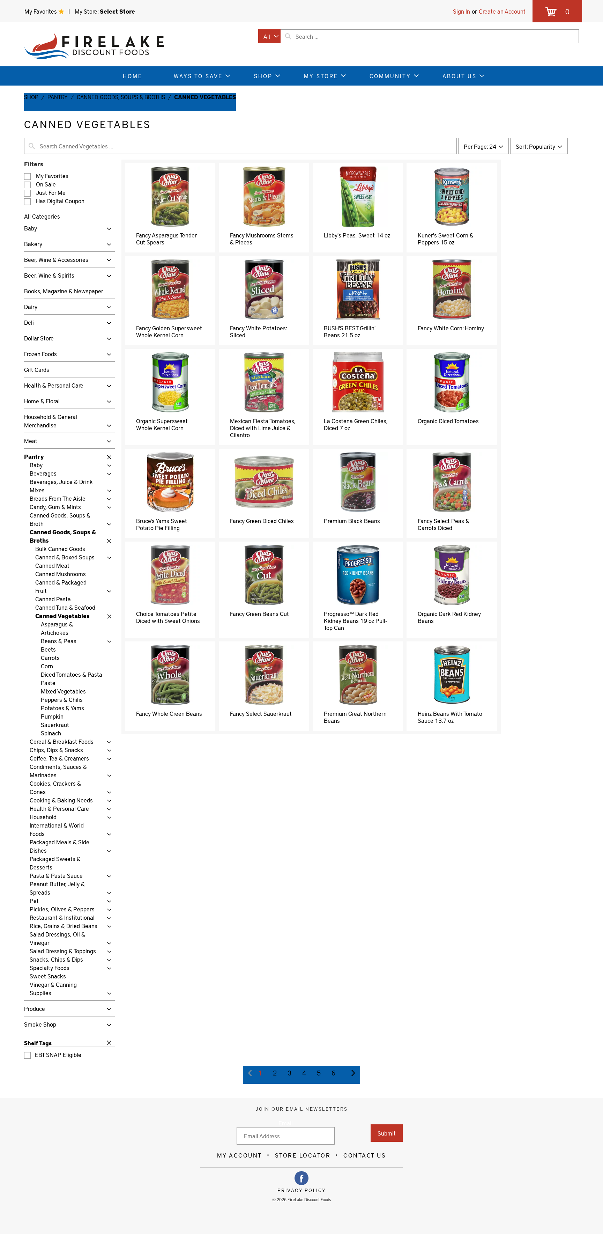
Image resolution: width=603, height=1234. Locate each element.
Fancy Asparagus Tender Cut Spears (166, 238)
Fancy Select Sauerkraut (261, 713)
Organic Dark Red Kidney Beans (449, 617)
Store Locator (303, 1155)
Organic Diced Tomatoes (448, 421)
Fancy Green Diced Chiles (262, 520)
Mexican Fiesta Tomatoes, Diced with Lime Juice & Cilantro (263, 428)
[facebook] (301, 1178)
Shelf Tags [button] (38, 1042)
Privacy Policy (301, 1190)
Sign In (461, 11)
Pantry (57, 97)
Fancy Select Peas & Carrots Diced (443, 524)
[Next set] (352, 1073)
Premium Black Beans (352, 520)
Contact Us (364, 1155)
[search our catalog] (288, 36)
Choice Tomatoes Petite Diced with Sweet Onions (168, 617)
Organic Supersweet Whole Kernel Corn (162, 424)
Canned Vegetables (205, 97)
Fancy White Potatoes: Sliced (258, 331)
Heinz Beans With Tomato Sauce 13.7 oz (450, 717)
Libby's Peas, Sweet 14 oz (357, 235)
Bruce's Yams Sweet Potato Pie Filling (161, 524)
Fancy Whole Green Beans (169, 713)
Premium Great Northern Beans (355, 717)
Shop (31, 97)
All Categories (42, 216)
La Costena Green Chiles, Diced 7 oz (356, 424)
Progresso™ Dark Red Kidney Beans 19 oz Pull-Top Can (355, 620)
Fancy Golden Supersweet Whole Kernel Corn (169, 331)
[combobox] (269, 36)
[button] (107, 229)
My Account (239, 1155)
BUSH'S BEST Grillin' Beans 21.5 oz (349, 331)
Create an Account (502, 11)
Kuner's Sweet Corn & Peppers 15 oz (446, 238)
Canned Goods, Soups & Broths (121, 97)
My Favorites (41, 11)
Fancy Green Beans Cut (259, 613)
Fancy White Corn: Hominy (451, 328)
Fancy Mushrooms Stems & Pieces (261, 238)
